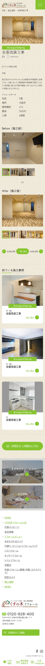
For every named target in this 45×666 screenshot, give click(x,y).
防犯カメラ (9, 577)
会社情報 (9, 531)
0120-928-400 (20, 614)
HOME (7, 517)
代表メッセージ (11, 527)
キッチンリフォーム (13, 555)
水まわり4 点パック (13, 541)
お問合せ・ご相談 (16, 632)
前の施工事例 (11, 251)
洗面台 (7, 565)
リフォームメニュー (13, 536)
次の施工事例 (34, 251)
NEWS (7, 586)
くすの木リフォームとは (15, 522)
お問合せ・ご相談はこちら (24, 446)
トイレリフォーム (12, 560)
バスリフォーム (11, 550)
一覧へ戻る (22, 251)
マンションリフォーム (16, 47)
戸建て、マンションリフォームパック (21, 546)
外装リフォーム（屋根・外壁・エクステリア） (22, 571)
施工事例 (9, 582)
